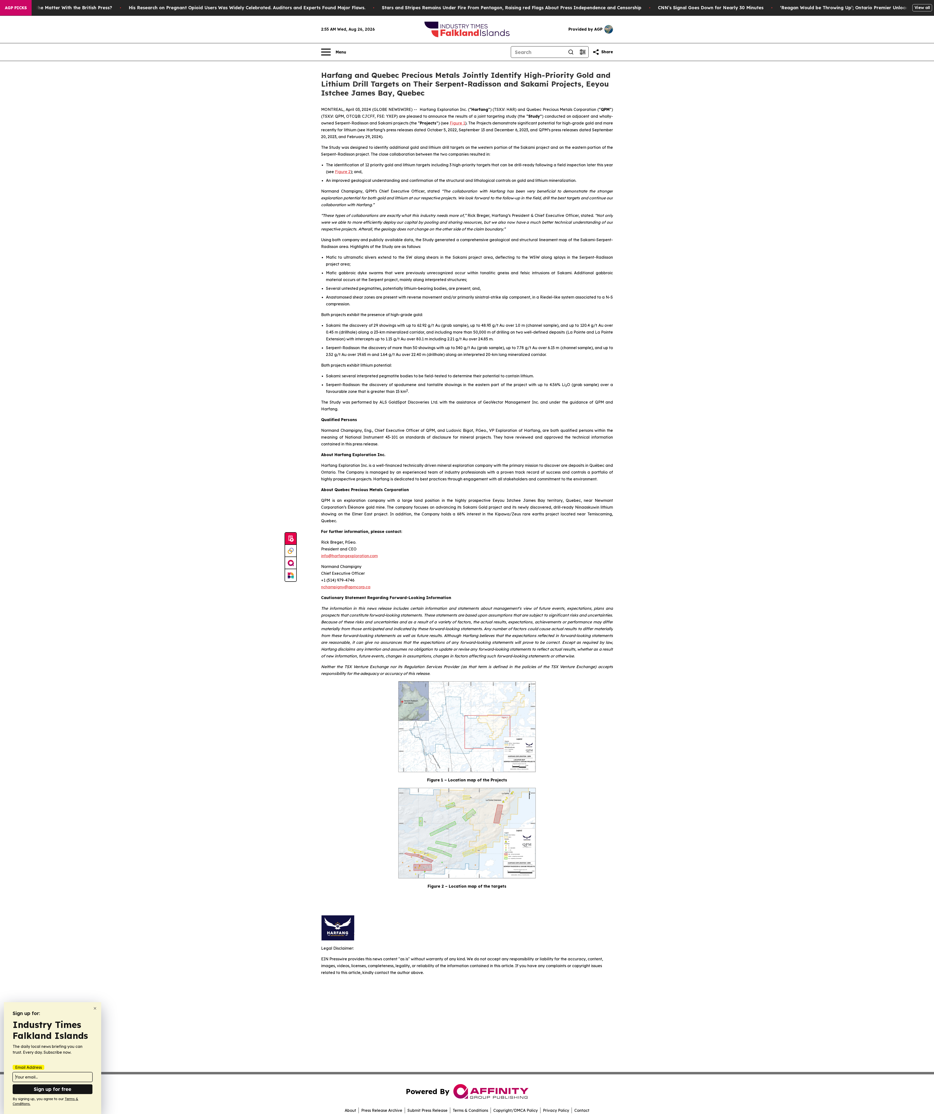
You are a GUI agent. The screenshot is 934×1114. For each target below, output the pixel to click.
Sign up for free (52, 1089)
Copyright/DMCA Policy (515, 1110)
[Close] (95, 1008)
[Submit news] (290, 539)
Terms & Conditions (470, 1110)
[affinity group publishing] (290, 563)
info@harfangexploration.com (349, 555)
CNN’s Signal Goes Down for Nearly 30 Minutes (710, 7)
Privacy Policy (556, 1110)
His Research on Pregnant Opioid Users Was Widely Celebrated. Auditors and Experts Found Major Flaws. (247, 7)
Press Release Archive (381, 1110)
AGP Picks (16, 7)
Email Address (28, 1067)
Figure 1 (457, 123)
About (350, 1110)
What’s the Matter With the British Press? (65, 7)
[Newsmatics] (290, 575)
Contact (581, 1110)
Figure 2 (342, 171)
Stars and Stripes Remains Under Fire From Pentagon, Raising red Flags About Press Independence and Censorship (511, 7)
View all (922, 7)
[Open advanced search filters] (582, 52)
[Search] (571, 52)
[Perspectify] (290, 551)
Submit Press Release (427, 1110)
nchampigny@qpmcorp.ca (345, 586)
